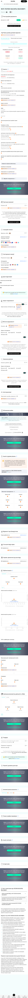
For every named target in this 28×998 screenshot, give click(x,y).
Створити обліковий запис (14, 191)
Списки (19, 997)
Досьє (3, 997)
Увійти (14, 188)
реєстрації (15, 293)
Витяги (9, 997)
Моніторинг (25, 997)
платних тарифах (10, 35)
